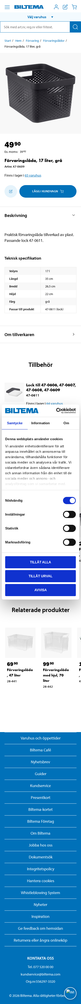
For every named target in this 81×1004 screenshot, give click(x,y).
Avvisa (40, 590)
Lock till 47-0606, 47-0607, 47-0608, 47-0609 (51, 387)
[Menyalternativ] (7, 7)
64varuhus (54, 403)
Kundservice (40, 785)
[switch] (69, 514)
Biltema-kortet (40, 809)
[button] (40, 16)
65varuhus (33, 175)
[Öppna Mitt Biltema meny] (56, 7)
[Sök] (75, 27)
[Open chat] (70, 993)
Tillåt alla (40, 562)
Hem (18, 41)
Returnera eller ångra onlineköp (40, 940)
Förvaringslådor (54, 41)
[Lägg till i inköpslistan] (10, 191)
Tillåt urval (40, 576)
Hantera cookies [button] (40, 880)
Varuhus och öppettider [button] (41, 738)
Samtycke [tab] (14, 423)
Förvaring (32, 41)
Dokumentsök (40, 857)
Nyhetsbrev (40, 761)
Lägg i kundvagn (45, 191)
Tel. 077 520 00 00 (40, 967)
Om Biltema (40, 833)
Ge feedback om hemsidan (40, 928)
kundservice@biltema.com (40, 974)
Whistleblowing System (40, 892)
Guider (40, 773)
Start (7, 41)
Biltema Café (40, 749)
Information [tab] (40, 423)
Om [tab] (66, 423)
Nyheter (40, 904)
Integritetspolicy (40, 868)
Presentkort (40, 797)
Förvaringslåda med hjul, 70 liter (56, 675)
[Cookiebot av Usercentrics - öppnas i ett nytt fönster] (57, 410)
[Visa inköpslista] (65, 7)
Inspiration (41, 916)
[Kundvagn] (74, 7)
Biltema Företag (40, 821)
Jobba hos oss (40, 845)
